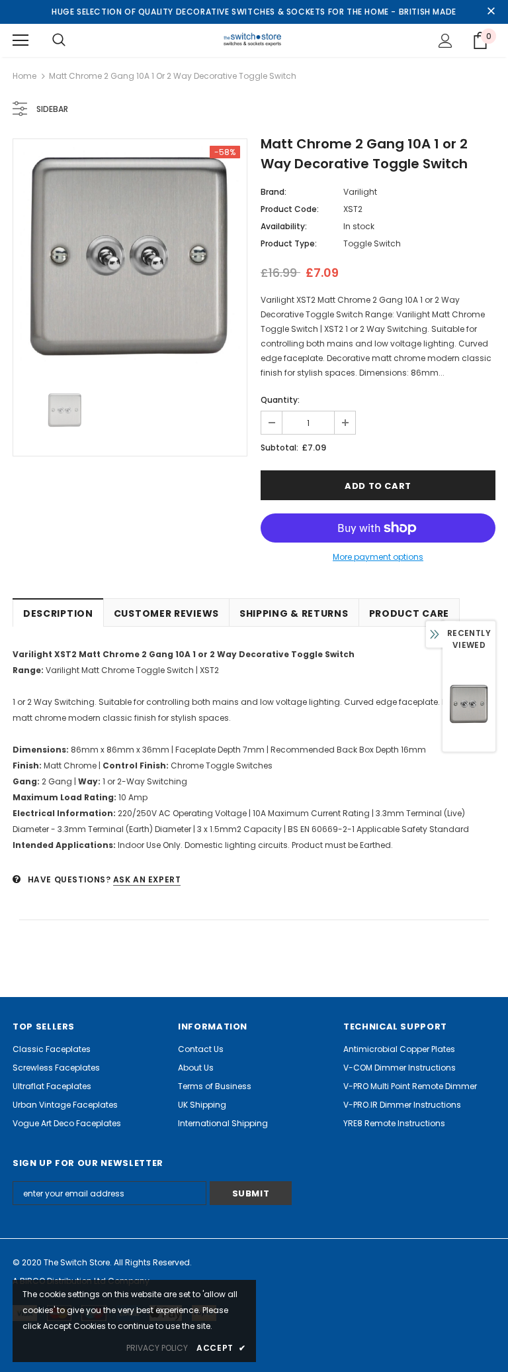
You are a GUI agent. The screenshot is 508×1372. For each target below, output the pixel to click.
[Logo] (254, 39)
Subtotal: (279, 447)
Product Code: (290, 209)
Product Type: (289, 243)
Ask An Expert (147, 879)
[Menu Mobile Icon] (20, 40)
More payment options (378, 556)
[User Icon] (445, 41)
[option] (130, 256)
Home (24, 75)
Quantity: (280, 399)
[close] (490, 12)
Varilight (360, 191)
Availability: (284, 226)
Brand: (273, 191)
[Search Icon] (58, 40)
